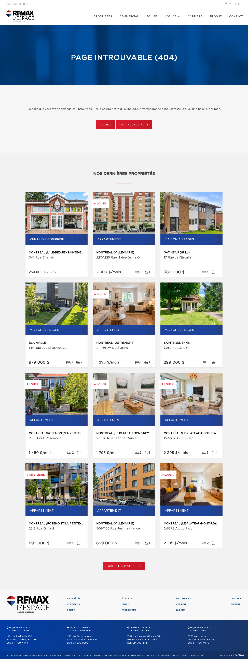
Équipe (151, 16)
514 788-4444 (20, 643)
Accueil (105, 125)
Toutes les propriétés (124, 566)
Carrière (195, 16)
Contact (236, 16)
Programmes (129, 610)
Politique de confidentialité (132, 655)
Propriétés (103, 16)
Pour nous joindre (133, 125)
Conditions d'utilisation (161, 655)
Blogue (216, 16)
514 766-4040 (201, 643)
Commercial (129, 16)
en (239, 4)
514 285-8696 (80, 643)
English (235, 604)
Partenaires (183, 599)
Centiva (238, 655)
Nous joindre (19, 4)
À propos (127, 599)
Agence (170, 16)
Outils (125, 604)
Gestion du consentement (189, 655)
